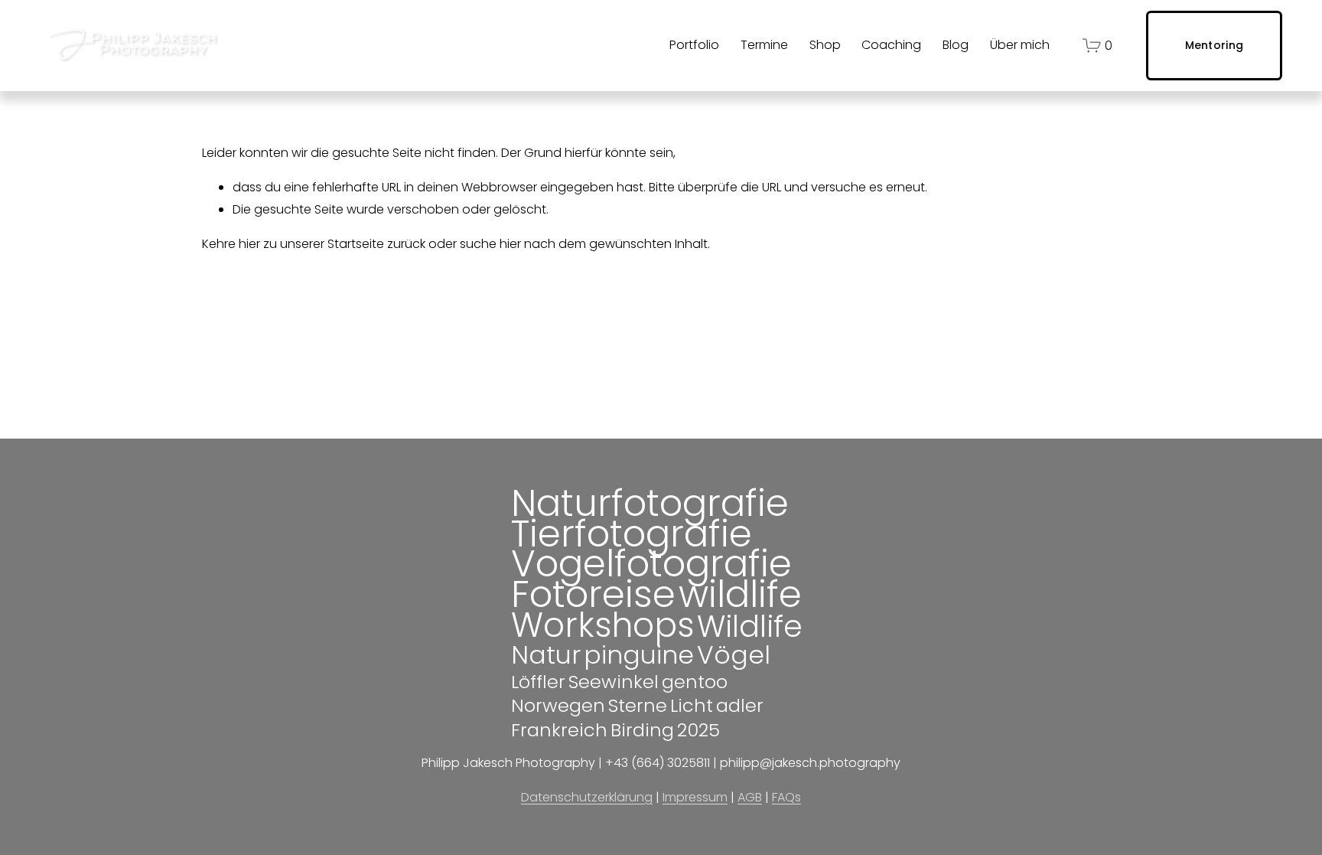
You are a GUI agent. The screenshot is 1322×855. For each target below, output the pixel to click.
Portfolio (694, 45)
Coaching (891, 45)
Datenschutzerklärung (587, 797)
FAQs (786, 797)
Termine (764, 45)
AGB (750, 797)
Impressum (695, 797)
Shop (825, 45)
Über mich (1020, 45)
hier (249, 244)
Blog (956, 45)
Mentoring (1214, 45)
